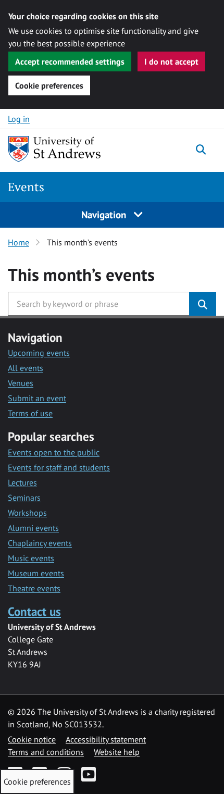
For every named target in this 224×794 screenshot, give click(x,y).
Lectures (22, 482)
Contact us (34, 611)
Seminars (24, 497)
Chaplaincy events (40, 543)
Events (26, 187)
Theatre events (34, 588)
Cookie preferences (49, 85)
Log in (19, 119)
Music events (31, 558)
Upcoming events (39, 353)
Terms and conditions (46, 752)
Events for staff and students (59, 467)
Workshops (27, 512)
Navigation (105, 214)
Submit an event (37, 398)
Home (18, 242)
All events (25, 368)
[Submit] (202, 304)
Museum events (36, 573)
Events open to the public (53, 452)
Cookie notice (32, 739)
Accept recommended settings (70, 61)
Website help (117, 752)
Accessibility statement (106, 739)
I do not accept (171, 61)
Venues (20, 383)
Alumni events (33, 528)
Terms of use (30, 413)
